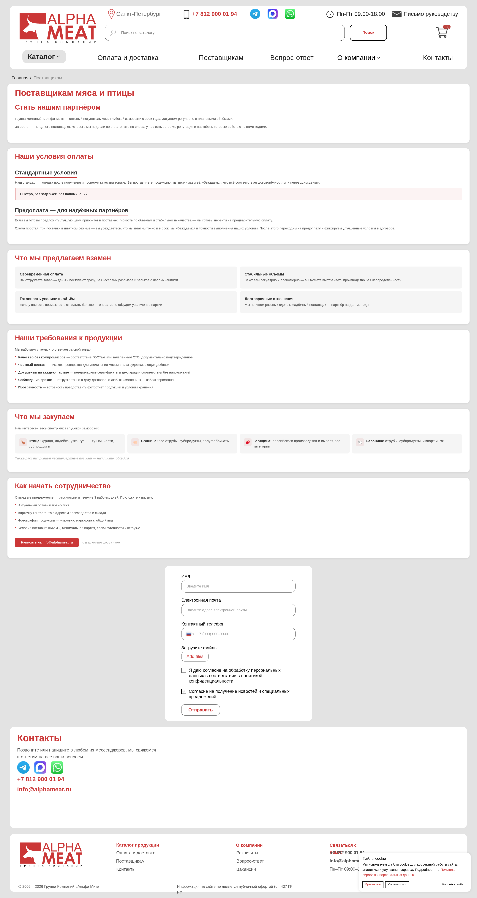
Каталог (41, 57)
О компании (356, 58)
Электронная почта (201, 600)
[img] (290, 14)
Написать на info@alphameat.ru (47, 542)
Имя (185, 576)
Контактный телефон (203, 623)
